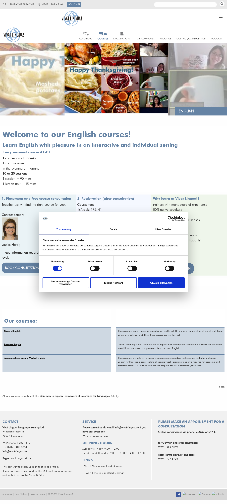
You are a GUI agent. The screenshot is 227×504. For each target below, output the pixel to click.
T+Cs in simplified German (108, 472)
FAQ (85, 466)
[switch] (95, 268)
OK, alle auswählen (161, 282)
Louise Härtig (11, 245)
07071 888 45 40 (52, 4)
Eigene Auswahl (113, 282)
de (4, 4)
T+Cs (85, 472)
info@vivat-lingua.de (14, 451)
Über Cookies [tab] (163, 229)
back (222, 386)
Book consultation (22, 268)
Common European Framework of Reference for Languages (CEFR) (79, 396)
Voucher (74, 4)
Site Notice (21, 494)
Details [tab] (114, 229)
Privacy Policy (37, 494)
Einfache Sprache (22, 4)
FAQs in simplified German (106, 466)
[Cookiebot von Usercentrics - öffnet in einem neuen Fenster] (170, 218)
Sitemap (7, 494)
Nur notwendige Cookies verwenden (65, 282)
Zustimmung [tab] (63, 229)
